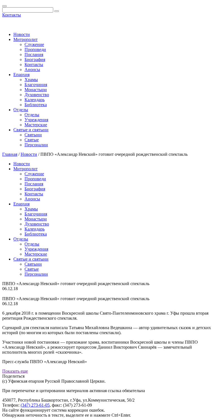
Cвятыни (33, 134)
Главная (9, 154)
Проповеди (35, 49)
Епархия (21, 74)
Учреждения (36, 119)
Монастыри (36, 89)
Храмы (31, 79)
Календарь (35, 99)
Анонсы (32, 69)
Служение (34, 44)
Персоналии (36, 144)
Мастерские (36, 124)
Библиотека (36, 104)
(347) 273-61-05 (35, 405)
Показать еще (15, 371)
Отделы (20, 109)
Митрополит (25, 39)
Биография (35, 59)
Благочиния (36, 84)
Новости (21, 34)
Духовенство (37, 94)
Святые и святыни (30, 129)
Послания (34, 54)
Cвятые (32, 139)
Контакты (11, 15)
